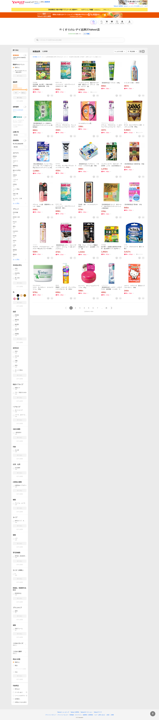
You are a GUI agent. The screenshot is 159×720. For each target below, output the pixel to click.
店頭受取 (16, 140)
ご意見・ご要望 (110, 715)
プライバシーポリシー (50, 715)
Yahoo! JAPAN (118, 6)
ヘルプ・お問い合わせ (99, 715)
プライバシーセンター (62, 715)
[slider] (13, 90)
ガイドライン (78, 715)
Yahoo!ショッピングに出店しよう (133, 6)
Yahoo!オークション (86, 712)
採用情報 (90, 715)
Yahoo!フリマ (98, 712)
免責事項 (85, 715)
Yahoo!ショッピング (63, 712)
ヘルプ (146, 6)
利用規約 (72, 715)
